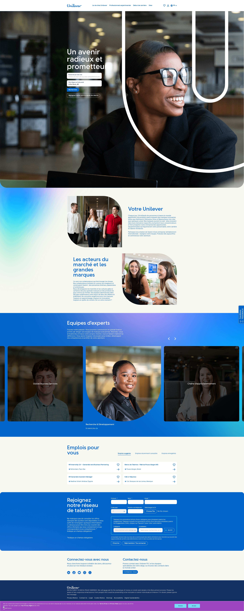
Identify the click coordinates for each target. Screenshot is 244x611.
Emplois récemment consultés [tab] (146, 453)
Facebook (73, 572)
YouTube (79, 572)
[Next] (173, 338)
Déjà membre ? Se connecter (135, 543)
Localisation (142, 526)
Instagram (84, 572)
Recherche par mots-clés (75, 74)
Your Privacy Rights (27, 605)
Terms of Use (103, 603)
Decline (180, 605)
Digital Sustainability (131, 598)
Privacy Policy (114, 603)
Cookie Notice (99, 598)
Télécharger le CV (150, 507)
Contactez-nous (130, 572)
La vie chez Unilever (99, 5)
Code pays (114, 507)
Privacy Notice (72, 598)
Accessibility (118, 598)
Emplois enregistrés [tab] (169, 453)
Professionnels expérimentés (120, 5)
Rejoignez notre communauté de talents (83, 95)
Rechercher (73, 90)
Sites (150, 5)
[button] (118, 465)
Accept (194, 605)
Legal (91, 598)
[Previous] (169, 338)
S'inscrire (116, 543)
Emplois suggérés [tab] (124, 453)
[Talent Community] (168, 5)
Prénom (114, 498)
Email (147, 498)
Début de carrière (139, 5)
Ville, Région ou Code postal (76, 82)
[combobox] (84, 83)
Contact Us (83, 598)
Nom (130, 498)
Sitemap (109, 598)
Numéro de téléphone (135, 507)
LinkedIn (68, 572)
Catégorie (117, 526)
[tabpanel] (122, 474)
